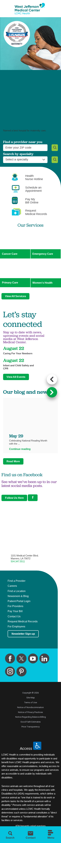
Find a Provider (16, 581)
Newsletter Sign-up (23, 633)
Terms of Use (30, 702)
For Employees (16, 626)
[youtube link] (33, 658)
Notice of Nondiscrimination (30, 707)
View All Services (15, 296)
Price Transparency (30, 726)
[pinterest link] (21, 671)
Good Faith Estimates (30, 722)
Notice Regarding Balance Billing (30, 717)
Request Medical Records (23, 621)
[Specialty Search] (55, 159)
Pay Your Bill (15, 611)
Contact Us (14, 616)
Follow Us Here (14, 497)
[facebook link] (10, 658)
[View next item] (52, 392)
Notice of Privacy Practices (30, 712)
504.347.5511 (18, 561)
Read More (13, 461)
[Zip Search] (55, 147)
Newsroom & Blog (18, 596)
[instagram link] (10, 671)
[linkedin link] (44, 658)
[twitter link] (21, 658)
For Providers (15, 606)
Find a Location (17, 591)
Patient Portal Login (19, 601)
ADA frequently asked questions (30, 826)
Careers (12, 586)
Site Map (30, 697)
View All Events (16, 376)
